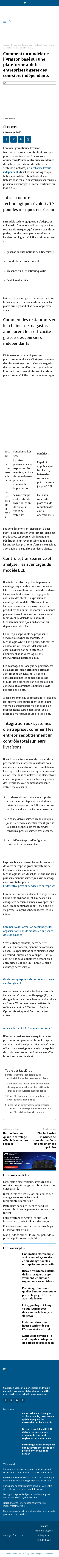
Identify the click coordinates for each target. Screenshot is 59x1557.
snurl (14, 126)
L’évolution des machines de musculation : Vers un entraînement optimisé (44, 1140)
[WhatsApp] (28, 139)
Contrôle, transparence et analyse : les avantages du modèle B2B (28, 1098)
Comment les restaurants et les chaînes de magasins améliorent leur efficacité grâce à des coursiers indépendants (29, 1087)
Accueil (6, 45)
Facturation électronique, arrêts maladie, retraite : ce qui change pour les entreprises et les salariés (29, 1185)
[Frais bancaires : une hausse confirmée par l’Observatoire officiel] (11, 1325)
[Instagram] (11, 1400)
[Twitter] (13, 139)
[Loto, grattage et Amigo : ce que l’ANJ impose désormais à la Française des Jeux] (11, 1308)
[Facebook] (6, 139)
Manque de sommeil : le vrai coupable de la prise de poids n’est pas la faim (38, 1339)
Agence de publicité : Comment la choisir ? (27, 1028)
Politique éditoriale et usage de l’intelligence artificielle (29, 1553)
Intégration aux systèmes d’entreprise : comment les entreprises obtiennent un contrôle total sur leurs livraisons (29, 1109)
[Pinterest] (21, 139)
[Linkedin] (16, 1400)
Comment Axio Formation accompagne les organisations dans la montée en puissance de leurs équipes (28, 930)
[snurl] (5, 126)
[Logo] (29, 1375)
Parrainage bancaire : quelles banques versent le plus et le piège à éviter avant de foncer (28, 1209)
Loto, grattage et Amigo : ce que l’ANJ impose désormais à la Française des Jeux (38, 1310)
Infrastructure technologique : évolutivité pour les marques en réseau (28, 1076)
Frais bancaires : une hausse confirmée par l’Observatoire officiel (28, 1228)
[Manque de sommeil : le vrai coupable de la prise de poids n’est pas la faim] (11, 1338)
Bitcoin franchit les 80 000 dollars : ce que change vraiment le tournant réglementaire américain (28, 1197)
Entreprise (15, 45)
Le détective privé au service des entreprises (29, 885)
